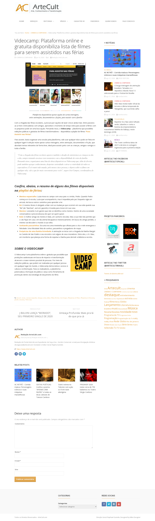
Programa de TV (112, 315)
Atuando (124, 289)
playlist (17, 300)
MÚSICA (117, 140)
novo (134, 311)
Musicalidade (122, 309)
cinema (23, 298)
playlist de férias (30, 190)
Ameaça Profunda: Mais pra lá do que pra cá (76, 314)
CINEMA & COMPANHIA (39, 33)
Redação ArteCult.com (31, 334)
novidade (125, 311)
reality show (108, 321)
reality (135, 318)
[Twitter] (24, 354)
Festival (106, 302)
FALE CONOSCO (129, 21)
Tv (115, 327)
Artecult (18, 298)
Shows (111, 325)
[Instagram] (20, 354)
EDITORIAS (48, 21)
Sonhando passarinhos (29, 225)
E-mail (18, 461)
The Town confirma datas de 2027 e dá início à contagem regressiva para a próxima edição (127, 145)
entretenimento (127, 295)
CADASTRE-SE (79, 21)
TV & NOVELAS (119, 119)
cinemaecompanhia (31, 298)
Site (16, 469)
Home (21, 21)
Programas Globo (125, 315)
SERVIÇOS (34, 21)
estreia (128, 298)
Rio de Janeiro (133, 321)
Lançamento (112, 305)
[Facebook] (16, 354)
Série (124, 324)
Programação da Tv (125, 318)
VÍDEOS (63, 21)
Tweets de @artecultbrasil (113, 273)
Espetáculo (120, 299)
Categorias (62, 503)
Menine (22, 211)
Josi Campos (63, 298)
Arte (105, 289)
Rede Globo (120, 321)
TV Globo (121, 327)
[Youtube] (119, 504)
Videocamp (28, 300)
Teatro (135, 325)
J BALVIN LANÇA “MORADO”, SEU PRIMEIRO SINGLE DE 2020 (35, 314)
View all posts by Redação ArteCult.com (34, 337)
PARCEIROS (95, 21)
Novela (107, 311)
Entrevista (107, 299)
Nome (18, 452)
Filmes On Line (55, 298)
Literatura (126, 304)
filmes (48, 298)
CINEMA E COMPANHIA (112, 291)
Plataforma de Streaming (88, 298)
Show (106, 324)
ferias (44, 298)
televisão (108, 327)
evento (134, 299)
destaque (40, 298)
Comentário (19, 424)
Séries (130, 324)
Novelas (116, 311)
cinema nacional (127, 292)
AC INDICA (107, 70)
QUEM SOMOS (110, 21)
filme (112, 301)
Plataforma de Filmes (74, 298)
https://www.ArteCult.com (26, 349)
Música (133, 308)
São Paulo (118, 325)
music (115, 308)
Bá (20, 205)
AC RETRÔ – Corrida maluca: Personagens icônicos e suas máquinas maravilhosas (23, 389)
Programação (110, 318)
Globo (123, 301)
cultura (135, 292)
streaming (22, 300)
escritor (113, 299)
